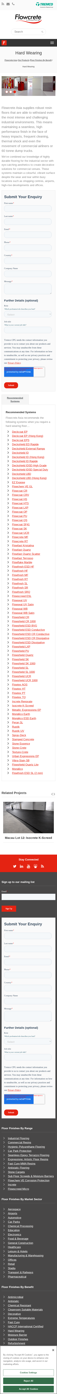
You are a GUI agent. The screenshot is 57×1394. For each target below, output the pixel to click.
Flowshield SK (20, 659)
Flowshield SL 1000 (23, 671)
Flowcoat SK (19, 528)
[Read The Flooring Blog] (3, 4)
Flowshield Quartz (22, 655)
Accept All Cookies (28, 1389)
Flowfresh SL (20, 583)
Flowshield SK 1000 (23, 663)
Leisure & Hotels (18, 1251)
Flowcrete (4, 42)
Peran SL (17, 722)
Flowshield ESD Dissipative (28, 642)
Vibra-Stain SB (20, 760)
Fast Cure (14, 1322)
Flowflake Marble (22, 562)
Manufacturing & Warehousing (25, 1255)
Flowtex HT (18, 688)
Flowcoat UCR (20, 532)
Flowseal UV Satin (23, 604)
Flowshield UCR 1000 (25, 680)
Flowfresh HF (20, 570)
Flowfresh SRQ (21, 591)
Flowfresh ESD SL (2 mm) (27, 773)
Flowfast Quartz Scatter (26, 553)
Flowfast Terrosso (22, 558)
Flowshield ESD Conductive (28, 629)
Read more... (37, 817)
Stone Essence (21, 743)
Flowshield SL (20, 667)
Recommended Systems (15, 399)
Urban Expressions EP (25, 756)
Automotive (14, 1217)
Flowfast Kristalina (23, 545)
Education (14, 1230)
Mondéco (17, 768)
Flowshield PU (20, 650)
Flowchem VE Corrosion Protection (28, 1180)
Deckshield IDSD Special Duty (30, 469)
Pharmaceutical (17, 1276)
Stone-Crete (19, 747)
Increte (12, 1184)
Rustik (16, 726)
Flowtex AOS (19, 684)
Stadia (11, 1268)
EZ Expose (18, 482)
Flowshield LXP (21, 646)
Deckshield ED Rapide (25, 444)
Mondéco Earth (21, 714)
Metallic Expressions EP (26, 709)
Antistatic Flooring (18, 1167)
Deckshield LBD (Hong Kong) (29, 478)
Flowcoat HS (19, 499)
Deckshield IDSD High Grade (29, 465)
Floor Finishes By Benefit (41, 60)
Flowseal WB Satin (23, 612)
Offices (12, 1259)
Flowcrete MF (20, 537)
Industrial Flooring (18, 1138)
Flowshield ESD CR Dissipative (30, 638)
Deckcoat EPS (20, 440)
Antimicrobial (15, 1297)
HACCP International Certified (25, 1326)
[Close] (53, 1350)
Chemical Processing (20, 1226)
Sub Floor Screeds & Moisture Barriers (31, 1176)
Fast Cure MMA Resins (21, 1163)
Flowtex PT (18, 693)
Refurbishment (16, 1343)
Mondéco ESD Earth (24, 718)
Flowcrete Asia (11, 60)
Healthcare (14, 1247)
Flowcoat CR (19, 490)
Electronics (14, 1234)
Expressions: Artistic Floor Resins (28, 1159)
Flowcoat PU (19, 516)
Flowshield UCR (21, 676)
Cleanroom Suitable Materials (25, 1309)
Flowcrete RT (20, 541)
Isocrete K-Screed (23, 705)
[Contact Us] (8, 4)
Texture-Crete (20, 752)
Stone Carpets (16, 1172)
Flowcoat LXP (20, 507)
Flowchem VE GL (22, 486)
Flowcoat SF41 (21, 524)
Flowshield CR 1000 (24, 621)
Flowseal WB (20, 608)
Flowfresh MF (20, 575)
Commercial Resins (19, 1142)
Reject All (28, 1381)
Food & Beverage (18, 1238)
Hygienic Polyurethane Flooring (26, 1146)
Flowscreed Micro (18, 1188)
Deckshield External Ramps (28, 448)
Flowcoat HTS (20, 503)
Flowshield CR (20, 617)
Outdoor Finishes (18, 1339)
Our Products (23, 60)
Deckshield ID (20, 452)
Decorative (14, 1313)
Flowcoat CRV (20, 494)
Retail (11, 1264)
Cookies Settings (28, 1372)
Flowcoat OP (19, 511)
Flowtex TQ (19, 697)
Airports (12, 1213)
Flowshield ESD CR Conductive (30, 634)
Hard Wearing (16, 1330)
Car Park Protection (19, 1150)
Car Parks (14, 1221)
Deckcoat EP (20, 431)
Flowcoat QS (19, 520)
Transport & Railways (20, 1272)
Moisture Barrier (17, 1334)
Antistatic (13, 1301)
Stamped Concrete (23, 739)
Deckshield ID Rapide (25, 461)
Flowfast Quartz (21, 549)
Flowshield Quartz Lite (25, 764)
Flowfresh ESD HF (23, 566)
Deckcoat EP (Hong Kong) (27, 435)
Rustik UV (18, 730)
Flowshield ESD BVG (24, 625)
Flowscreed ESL (21, 596)
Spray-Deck (19, 735)
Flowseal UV (19, 600)
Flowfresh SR (20, 587)
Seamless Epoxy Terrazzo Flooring (28, 1155)
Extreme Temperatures (21, 1318)
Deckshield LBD (21, 473)
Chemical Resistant (19, 1305)
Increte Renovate (22, 701)
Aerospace (14, 1209)
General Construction (20, 1243)
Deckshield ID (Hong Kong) (28, 457)
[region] (28, 1370)
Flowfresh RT (20, 579)
